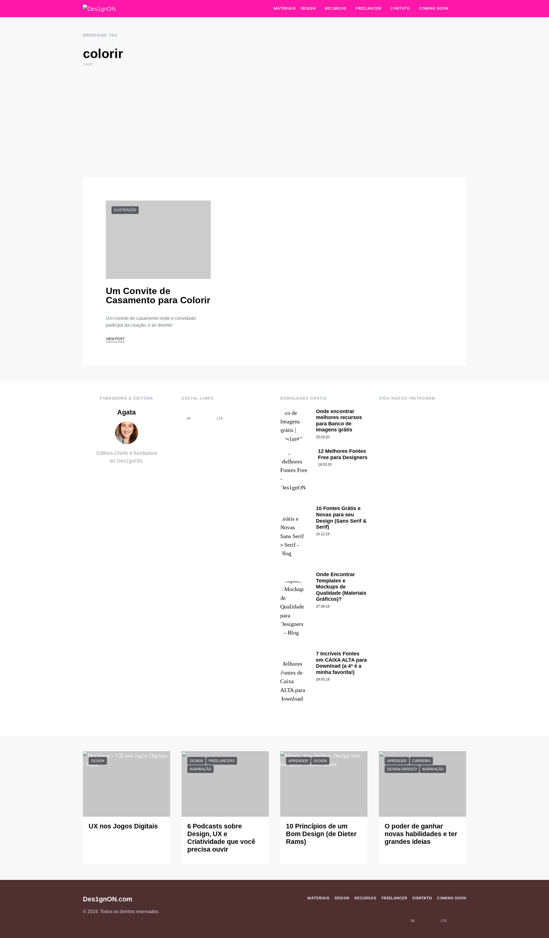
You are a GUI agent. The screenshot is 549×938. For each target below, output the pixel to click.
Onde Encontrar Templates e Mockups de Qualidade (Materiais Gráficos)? (341, 587)
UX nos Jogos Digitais (123, 826)
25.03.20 (323, 437)
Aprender (298, 761)
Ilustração (125, 210)
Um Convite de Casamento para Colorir (158, 295)
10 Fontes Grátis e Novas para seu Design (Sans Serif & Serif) (341, 517)
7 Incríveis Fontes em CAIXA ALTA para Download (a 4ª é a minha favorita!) (341, 663)
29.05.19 (323, 679)
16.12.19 (323, 534)
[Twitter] (235, 414)
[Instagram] (204, 414)
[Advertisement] (274, 122)
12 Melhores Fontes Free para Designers (342, 454)
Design (308, 8)
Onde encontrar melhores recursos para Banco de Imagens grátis (339, 420)
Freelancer (368, 8)
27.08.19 (323, 606)
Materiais (285, 8)
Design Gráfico (402, 769)
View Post (115, 339)
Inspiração (200, 769)
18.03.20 (325, 465)
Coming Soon (433, 8)
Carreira (421, 761)
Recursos (336, 8)
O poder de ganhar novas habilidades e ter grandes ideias (421, 834)
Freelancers (221, 761)
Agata (126, 412)
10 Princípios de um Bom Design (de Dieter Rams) (321, 834)
